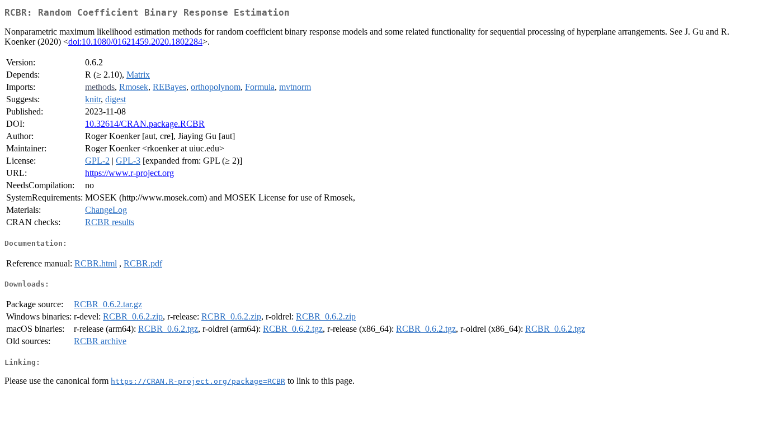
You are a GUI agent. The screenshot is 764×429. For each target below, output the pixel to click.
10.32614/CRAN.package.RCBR (145, 123)
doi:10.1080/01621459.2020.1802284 (135, 41)
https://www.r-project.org (129, 173)
